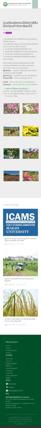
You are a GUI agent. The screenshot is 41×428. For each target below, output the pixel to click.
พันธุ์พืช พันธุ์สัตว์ (11, 364)
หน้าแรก (8, 346)
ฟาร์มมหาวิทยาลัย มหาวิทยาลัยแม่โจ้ (22, 82)
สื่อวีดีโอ (8, 378)
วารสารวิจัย (9, 373)
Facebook (12, 384)
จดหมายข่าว (9, 371)
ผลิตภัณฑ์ (9, 366)
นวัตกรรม (9, 361)
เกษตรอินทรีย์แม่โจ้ (11, 368)
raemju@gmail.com (15, 390)
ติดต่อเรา (8, 353)
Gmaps (11, 387)
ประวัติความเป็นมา (11, 350)
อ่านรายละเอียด (21, 222)
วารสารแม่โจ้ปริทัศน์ (12, 376)
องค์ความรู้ (9, 359)
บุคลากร (8, 348)
